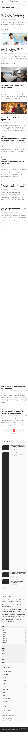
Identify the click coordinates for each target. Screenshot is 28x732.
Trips (14, 695)
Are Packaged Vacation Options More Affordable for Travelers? (13, 139)
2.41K (26, 212)
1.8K (26, 415)
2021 (3, 656)
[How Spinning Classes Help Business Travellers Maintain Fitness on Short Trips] (5, 581)
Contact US (23, 728)
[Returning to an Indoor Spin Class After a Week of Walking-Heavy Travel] (5, 447)
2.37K (26, 166)
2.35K (26, 122)
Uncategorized (14, 698)
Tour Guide (4, 159)
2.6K (26, 53)
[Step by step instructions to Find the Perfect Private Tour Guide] (1, 180)
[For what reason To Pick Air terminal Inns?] (14, 74)
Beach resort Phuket (7, 710)
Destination (4, 115)
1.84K (26, 90)
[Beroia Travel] (14, 1)
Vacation (4, 136)
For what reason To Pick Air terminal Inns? (11, 87)
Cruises (14, 677)
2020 (3, 659)
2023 (3, 651)
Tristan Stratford (5, 19)
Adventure (14, 674)
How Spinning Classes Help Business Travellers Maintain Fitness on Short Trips (16, 581)
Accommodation (14, 671)
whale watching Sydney (8, 720)
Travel (14, 692)
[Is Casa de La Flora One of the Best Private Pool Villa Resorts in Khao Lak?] (5, 574)
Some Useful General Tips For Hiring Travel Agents (12, 50)
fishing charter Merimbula (8, 713)
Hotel (3, 83)
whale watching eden (7, 718)
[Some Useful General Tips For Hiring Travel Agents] (14, 39)
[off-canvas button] (2, 2)
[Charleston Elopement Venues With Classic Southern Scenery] (5, 511)
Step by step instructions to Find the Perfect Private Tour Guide (13, 186)
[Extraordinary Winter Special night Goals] (14, 108)
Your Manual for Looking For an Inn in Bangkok (13, 387)
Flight (14, 683)
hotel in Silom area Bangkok (9, 715)
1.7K (26, 143)
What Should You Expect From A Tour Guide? (13, 209)
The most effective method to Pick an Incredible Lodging (12, 412)
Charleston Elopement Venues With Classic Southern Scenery (17, 453)
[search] (25, 2)
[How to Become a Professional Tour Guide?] (1, 157)
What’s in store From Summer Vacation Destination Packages (13, 16)
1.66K (26, 19)
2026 (3, 627)
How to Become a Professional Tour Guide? (12, 163)
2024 (3, 648)
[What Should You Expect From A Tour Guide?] (1, 203)
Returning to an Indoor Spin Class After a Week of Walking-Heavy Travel (18, 447)
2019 (3, 662)
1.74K (26, 390)
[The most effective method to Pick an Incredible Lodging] (1, 407)
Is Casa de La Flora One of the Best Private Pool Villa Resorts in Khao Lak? (18, 574)
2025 (3, 645)
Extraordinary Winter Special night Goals (12, 119)
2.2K (26, 189)
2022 (3, 654)
